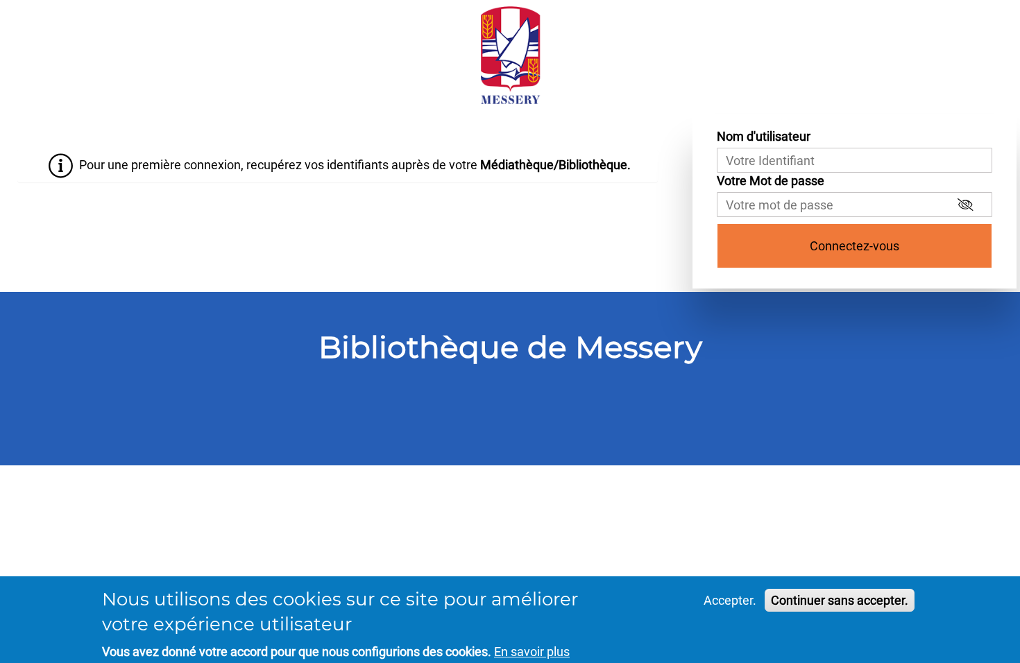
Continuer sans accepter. (839, 600)
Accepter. (730, 600)
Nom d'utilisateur (763, 136)
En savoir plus (532, 651)
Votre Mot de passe (770, 180)
